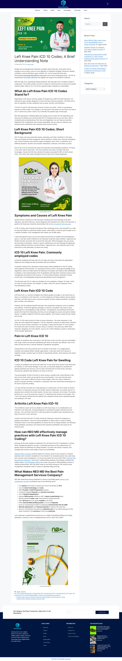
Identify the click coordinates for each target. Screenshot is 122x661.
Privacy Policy (72, 633)
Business (37, 10)
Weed (29, 137)
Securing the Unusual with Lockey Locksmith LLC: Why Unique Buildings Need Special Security (95, 57)
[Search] (105, 24)
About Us (70, 627)
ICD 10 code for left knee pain (61, 224)
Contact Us (71, 630)
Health (52, 10)
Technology (77, 10)
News (59, 10)
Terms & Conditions (73, 636)
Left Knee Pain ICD (37, 593)
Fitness (45, 10)
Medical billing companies (23, 454)
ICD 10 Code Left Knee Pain (24, 593)
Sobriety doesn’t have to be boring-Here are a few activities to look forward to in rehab (40, 597)
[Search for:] (93, 24)
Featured (23, 591)
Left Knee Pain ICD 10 (49, 593)
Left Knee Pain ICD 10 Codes (64, 593)
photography (67, 10)
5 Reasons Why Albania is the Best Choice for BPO (30, 598)
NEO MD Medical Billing (32, 462)
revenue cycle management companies (49, 595)
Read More (99, 631)
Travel (85, 10)
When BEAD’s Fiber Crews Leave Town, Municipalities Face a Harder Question (95, 42)
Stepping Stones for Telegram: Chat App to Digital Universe (102, 637)
